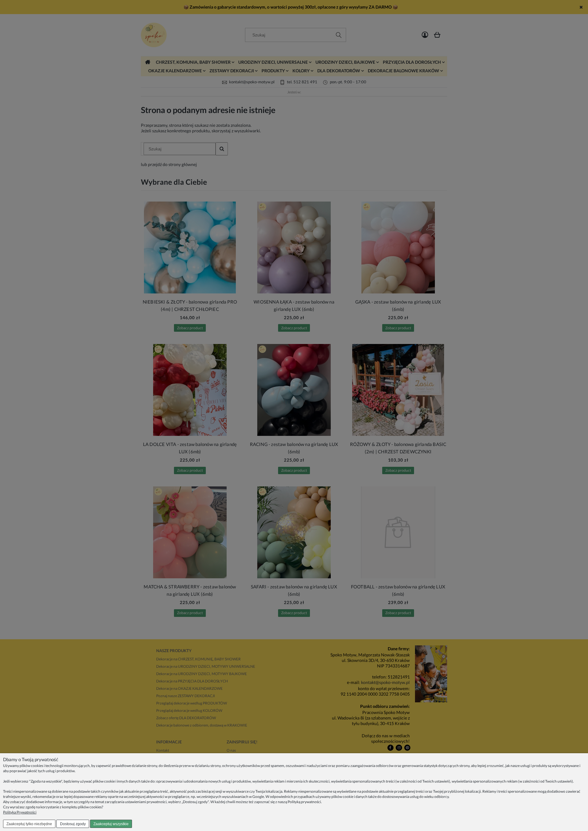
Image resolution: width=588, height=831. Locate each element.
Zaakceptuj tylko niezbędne (29, 824)
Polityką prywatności (304, 801)
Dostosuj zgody (73, 824)
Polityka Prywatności (19, 812)
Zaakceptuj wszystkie (111, 824)
